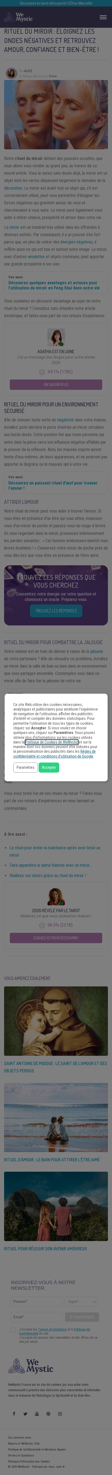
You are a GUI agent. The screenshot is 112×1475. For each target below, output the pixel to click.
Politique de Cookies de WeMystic (51, 742)
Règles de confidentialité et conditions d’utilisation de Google (54, 753)
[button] (25, 768)
